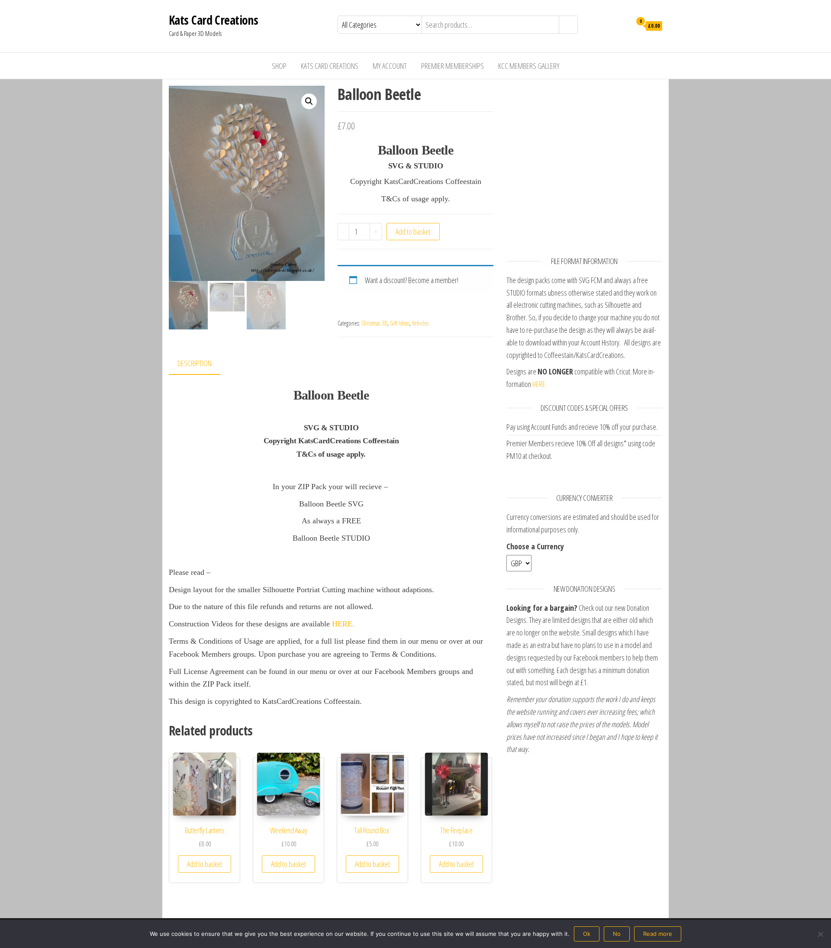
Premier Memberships (452, 66)
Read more (657, 933)
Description (194, 363)
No (617, 933)
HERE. (343, 623)
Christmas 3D (374, 323)
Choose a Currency (535, 546)
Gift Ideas (399, 323)
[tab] (201, 364)
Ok (586, 933)
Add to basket (413, 231)
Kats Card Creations (213, 20)
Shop (279, 66)
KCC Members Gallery (529, 66)
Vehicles (420, 323)
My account (390, 66)
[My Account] (622, 25)
